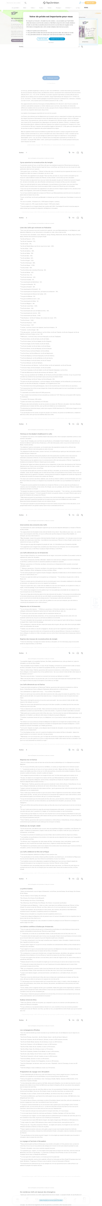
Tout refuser (51, 42)
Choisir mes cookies (42, 38)
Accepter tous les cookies (57, 38)
